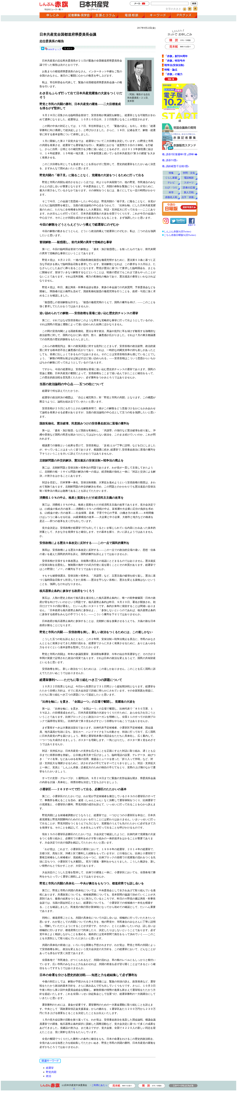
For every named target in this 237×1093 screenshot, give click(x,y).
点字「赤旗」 (189, 197)
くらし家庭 (171, 177)
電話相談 (189, 177)
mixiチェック (54, 49)
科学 (171, 192)
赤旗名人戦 (171, 197)
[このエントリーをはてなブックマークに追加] (42, 49)
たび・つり (171, 187)
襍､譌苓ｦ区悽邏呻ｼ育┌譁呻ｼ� (179, 154)
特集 (171, 172)
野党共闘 (51, 1072)
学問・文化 (189, 172)
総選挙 (50, 1067)
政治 (48, 1076)
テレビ (171, 182)
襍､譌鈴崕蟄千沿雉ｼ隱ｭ (175, 166)
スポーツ (189, 182)
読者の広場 (189, 187)
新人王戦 (189, 192)
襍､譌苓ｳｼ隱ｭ (170, 160)
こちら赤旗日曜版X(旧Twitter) (180, 235)
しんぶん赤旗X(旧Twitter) (177, 231)
